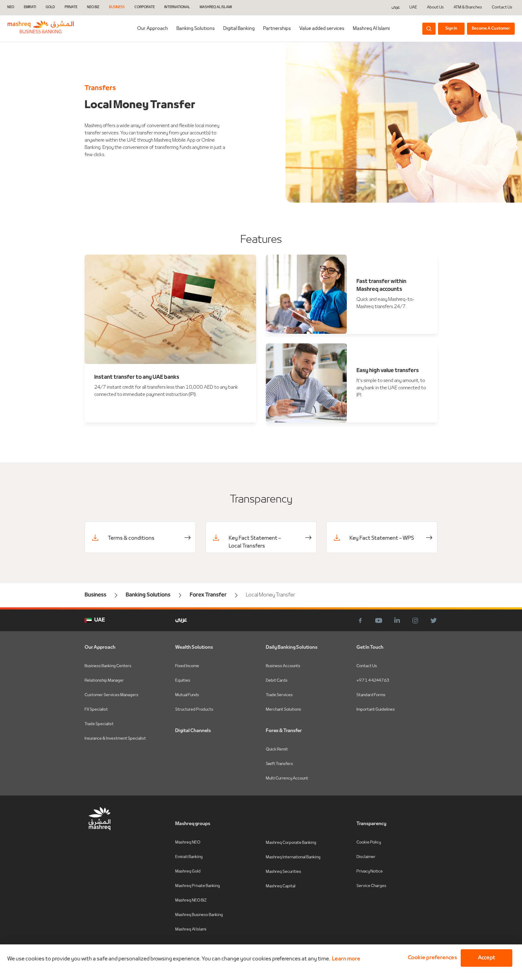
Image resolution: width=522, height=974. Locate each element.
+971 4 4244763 (372, 680)
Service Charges (371, 886)
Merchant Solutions (283, 709)
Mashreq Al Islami (371, 29)
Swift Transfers (279, 764)
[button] (431, 958)
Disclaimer (365, 857)
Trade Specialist (99, 724)
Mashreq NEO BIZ (191, 900)
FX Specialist (96, 709)
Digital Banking (239, 29)
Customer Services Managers (111, 695)
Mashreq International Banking (293, 857)
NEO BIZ (93, 7)
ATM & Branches (467, 7)
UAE (413, 7)
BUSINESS (117, 7)
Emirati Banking (189, 857)
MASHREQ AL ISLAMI (216, 7)
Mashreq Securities (283, 871)
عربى (396, 7)
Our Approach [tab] (152, 29)
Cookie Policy (368, 842)
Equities (182, 680)
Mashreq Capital (280, 886)
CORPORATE (144, 7)
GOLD (50, 7)
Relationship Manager (104, 680)
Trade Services (279, 695)
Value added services (321, 29)
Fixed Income (187, 666)
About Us (435, 7)
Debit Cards (277, 680)
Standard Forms (370, 695)
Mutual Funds (187, 695)
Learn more (346, 959)
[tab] (239, 28)
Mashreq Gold (188, 871)
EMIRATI (30, 7)
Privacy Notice (369, 871)
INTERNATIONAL (177, 7)
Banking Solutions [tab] (195, 29)
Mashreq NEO (187, 842)
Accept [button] (486, 957)
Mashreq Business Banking (199, 915)
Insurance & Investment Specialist (115, 738)
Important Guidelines (375, 709)
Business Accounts (283, 666)
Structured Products (194, 709)
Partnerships (277, 29)
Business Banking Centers (108, 666)
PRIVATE (71, 7)
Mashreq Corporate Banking (291, 842)
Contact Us (502, 7)
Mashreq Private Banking (197, 886)
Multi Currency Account (287, 778)
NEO (10, 7)
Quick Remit (277, 749)
